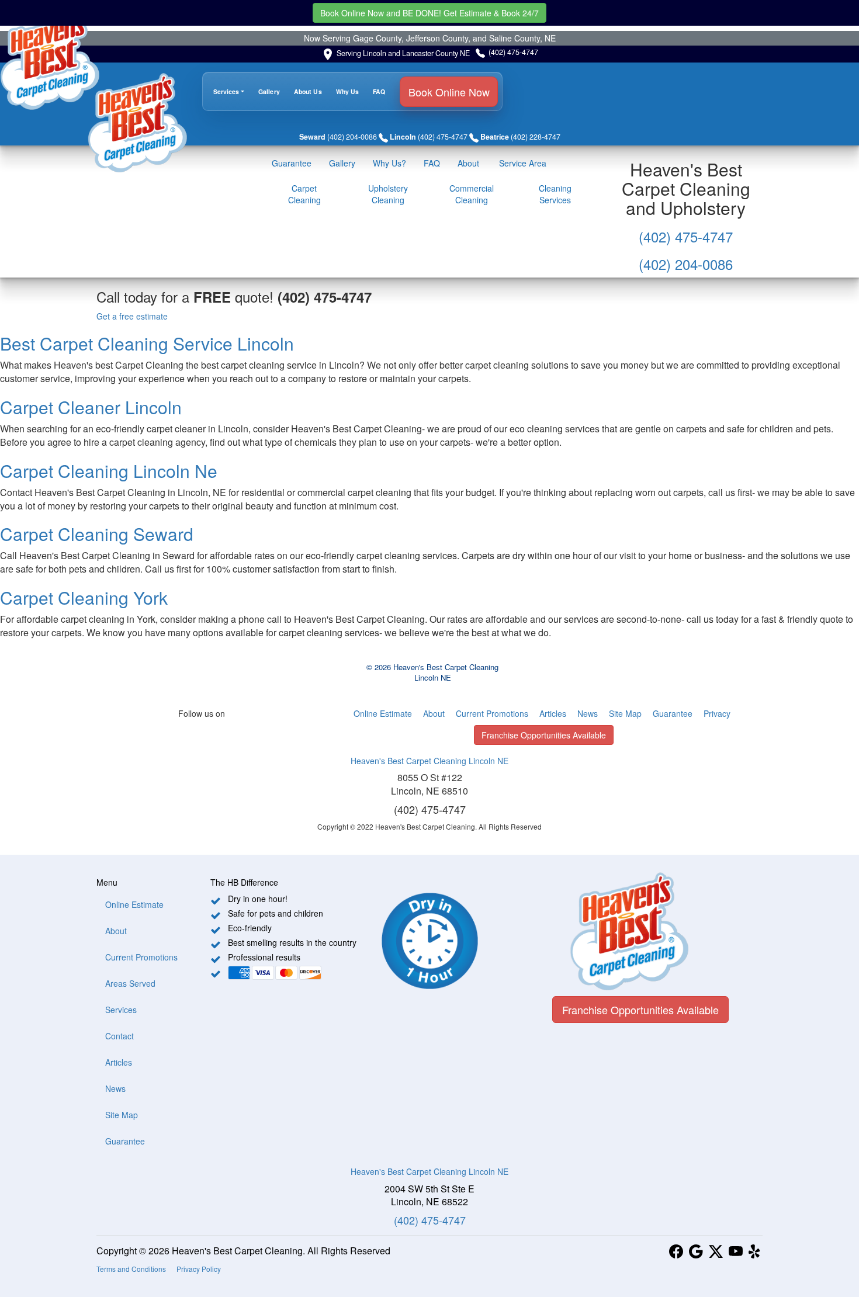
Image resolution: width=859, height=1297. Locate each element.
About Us (308, 91)
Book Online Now (429, 13)
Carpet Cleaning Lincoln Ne (108, 470)
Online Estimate (383, 713)
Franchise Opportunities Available (544, 735)
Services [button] (226, 91)
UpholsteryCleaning (388, 194)
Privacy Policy (198, 1269)
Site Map (625, 713)
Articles (552, 713)
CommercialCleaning (471, 194)
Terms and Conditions (131, 1269)
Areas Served (130, 983)
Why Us (347, 91)
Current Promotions (492, 713)
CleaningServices (555, 194)
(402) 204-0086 (686, 264)
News (587, 713)
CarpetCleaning (304, 194)
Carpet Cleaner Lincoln (91, 406)
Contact (119, 1036)
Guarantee (291, 163)
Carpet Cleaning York (84, 597)
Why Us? (389, 163)
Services (121, 1009)
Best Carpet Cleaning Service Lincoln (147, 343)
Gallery (269, 91)
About (468, 163)
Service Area (521, 163)
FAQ (379, 91)
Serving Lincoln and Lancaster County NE (403, 53)
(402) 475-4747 (513, 52)
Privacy (717, 713)
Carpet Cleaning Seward (96, 533)
